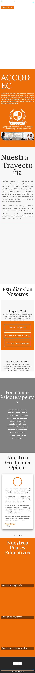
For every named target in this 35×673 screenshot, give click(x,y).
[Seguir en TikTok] (20, 663)
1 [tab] (14, 535)
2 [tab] (17, 535)
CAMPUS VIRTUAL (7, 7)
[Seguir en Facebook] (14, 663)
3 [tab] (19, 535)
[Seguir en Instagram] (17, 663)
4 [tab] (22, 535)
